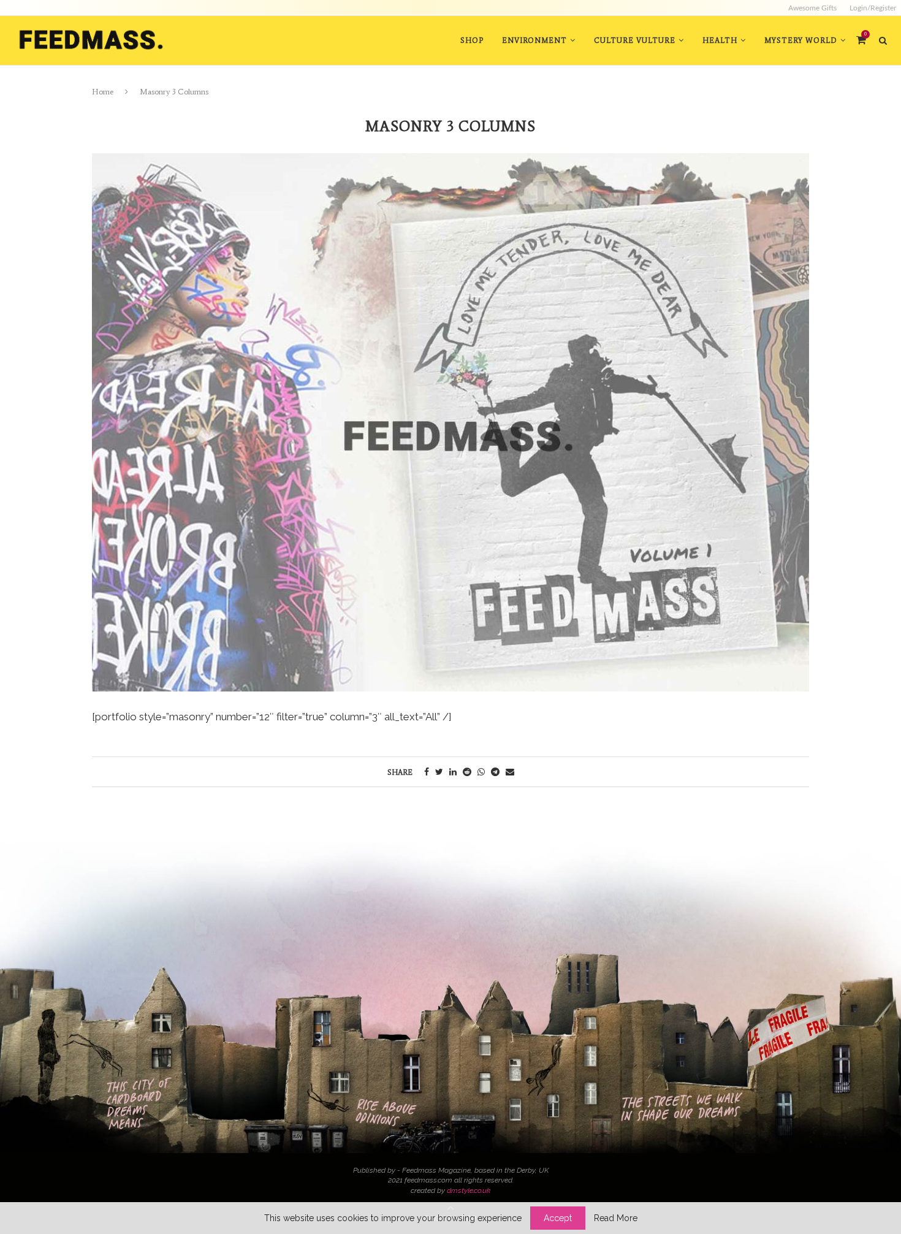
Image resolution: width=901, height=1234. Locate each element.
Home (102, 91)
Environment (534, 40)
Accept (558, 1218)
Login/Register (873, 8)
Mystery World (800, 40)
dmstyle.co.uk (468, 1190)
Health (719, 40)
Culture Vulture (634, 40)
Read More (615, 1218)
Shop (472, 40)
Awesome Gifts (812, 8)
